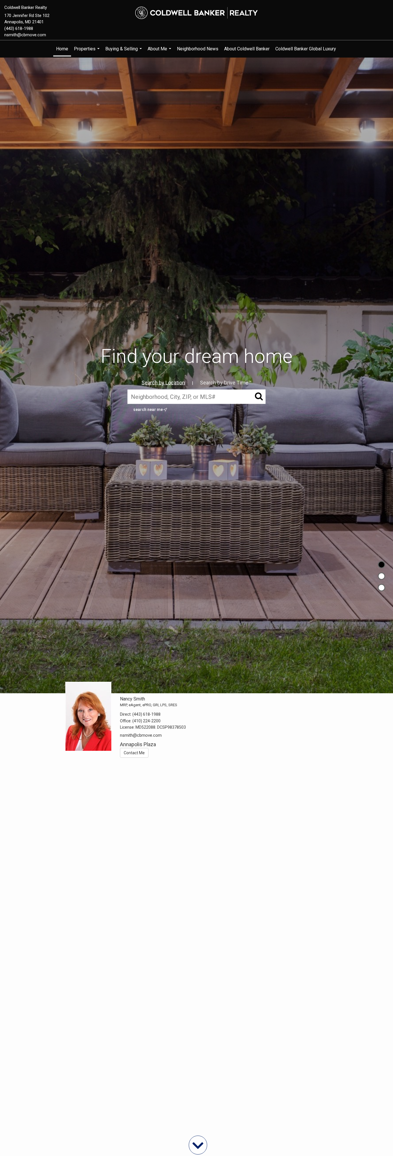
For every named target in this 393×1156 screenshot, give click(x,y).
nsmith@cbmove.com (25, 34)
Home (62, 49)
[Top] (381, 564)
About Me (160, 52)
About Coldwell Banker (247, 49)
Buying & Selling (124, 52)
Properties (87, 52)
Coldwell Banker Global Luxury (305, 49)
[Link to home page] (196, 13)
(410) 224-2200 (146, 721)
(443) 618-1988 (18, 28)
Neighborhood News (197, 49)
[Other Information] (381, 587)
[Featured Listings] (381, 576)
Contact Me (134, 753)
